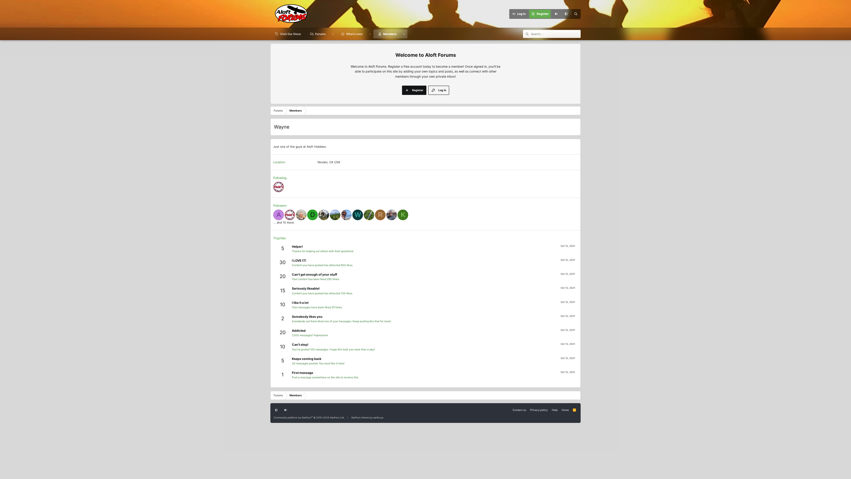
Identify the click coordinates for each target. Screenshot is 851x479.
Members (389, 34)
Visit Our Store (290, 34)
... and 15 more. (284, 222)
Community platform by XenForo (309, 417)
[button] (566, 14)
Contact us (519, 410)
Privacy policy (539, 410)
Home (565, 410)
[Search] (576, 14)
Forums (320, 34)
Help (555, 410)
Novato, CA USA (329, 162)
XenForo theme (360, 417)
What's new (354, 34)
